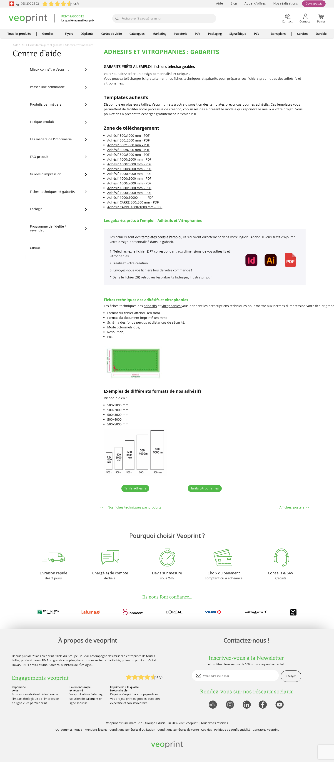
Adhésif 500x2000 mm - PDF (128, 140)
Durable (321, 34)
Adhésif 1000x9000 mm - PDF (129, 193)
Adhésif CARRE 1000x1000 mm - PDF (134, 207)
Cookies (206, 729)
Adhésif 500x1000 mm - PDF (128, 135)
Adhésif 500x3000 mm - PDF (128, 145)
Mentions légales (96, 729)
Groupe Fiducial (155, 723)
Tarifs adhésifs (135, 488)
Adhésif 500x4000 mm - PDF (128, 150)
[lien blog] (212, 705)
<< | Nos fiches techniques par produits (130, 507)
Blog (233, 3)
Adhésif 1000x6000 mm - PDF (129, 178)
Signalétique (237, 34)
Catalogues (137, 34)
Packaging (215, 34)
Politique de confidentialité (232, 729)
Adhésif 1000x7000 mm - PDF (129, 183)
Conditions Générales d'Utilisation (132, 729)
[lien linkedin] (246, 705)
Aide (219, 3)
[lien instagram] (229, 705)
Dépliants (87, 34)
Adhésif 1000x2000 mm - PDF (129, 159)
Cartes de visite (111, 34)
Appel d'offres (255, 3)
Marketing (159, 34)
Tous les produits (19, 34)
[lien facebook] (263, 705)
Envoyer (291, 676)
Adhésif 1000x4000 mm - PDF (129, 169)
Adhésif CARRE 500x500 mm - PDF (133, 202)
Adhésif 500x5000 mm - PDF (128, 154)
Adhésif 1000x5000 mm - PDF (129, 173)
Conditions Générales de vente (178, 729)
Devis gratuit (314, 3)
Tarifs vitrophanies (205, 488)
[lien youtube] (280, 705)
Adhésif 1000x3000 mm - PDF (129, 164)
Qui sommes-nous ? (68, 729)
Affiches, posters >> (294, 507)
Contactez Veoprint (266, 729)
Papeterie (180, 34)
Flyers (69, 34)
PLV (197, 34)
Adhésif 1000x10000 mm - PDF (130, 197)
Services (302, 34)
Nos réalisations (285, 3)
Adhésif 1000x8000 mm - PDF (129, 188)
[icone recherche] (117, 18)
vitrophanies (172, 306)
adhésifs (150, 306)
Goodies (47, 34)
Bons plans (278, 34)
